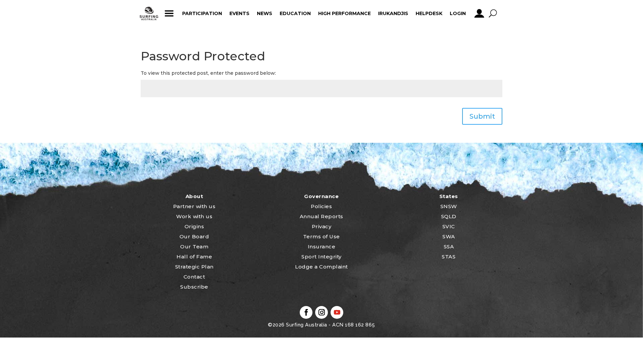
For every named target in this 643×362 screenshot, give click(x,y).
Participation (202, 13)
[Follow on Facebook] (306, 312)
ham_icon (169, 13)
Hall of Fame (194, 256)
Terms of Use (321, 236)
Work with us (194, 216)
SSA (449, 246)
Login (458, 13)
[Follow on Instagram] (321, 312)
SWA (448, 236)
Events (239, 13)
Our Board (194, 236)
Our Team (194, 246)
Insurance (322, 246)
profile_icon (479, 13)
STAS (448, 256)
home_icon (149, 13)
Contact (194, 277)
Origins (194, 226)
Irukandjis (393, 13)
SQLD (448, 216)
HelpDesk (429, 13)
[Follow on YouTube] (337, 312)
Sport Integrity (321, 256)
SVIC (448, 226)
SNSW (448, 206)
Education (295, 13)
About (194, 196)
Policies (321, 206)
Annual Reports (321, 216)
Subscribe (194, 287)
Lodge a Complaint (321, 266)
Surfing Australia (306, 325)
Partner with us (194, 206)
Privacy (322, 226)
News (264, 13)
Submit (482, 116)
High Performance (344, 13)
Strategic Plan (194, 266)
